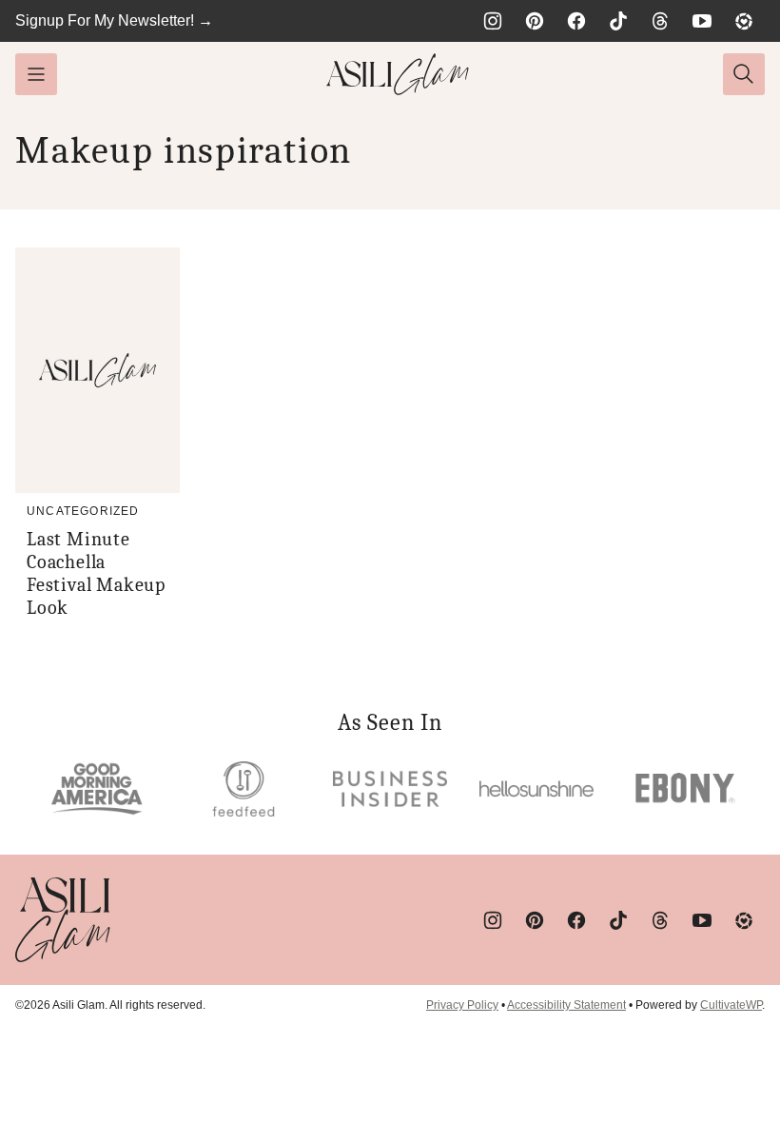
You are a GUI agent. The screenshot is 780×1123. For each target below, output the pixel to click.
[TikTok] (618, 21)
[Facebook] (576, 21)
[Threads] (660, 21)
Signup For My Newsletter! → (114, 20)
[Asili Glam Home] (397, 74)
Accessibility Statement (566, 1005)
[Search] (744, 74)
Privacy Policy (462, 1005)
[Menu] (36, 74)
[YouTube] (702, 21)
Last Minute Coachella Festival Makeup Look (96, 573)
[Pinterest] (535, 21)
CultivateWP (731, 1005)
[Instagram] (493, 21)
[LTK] (744, 21)
